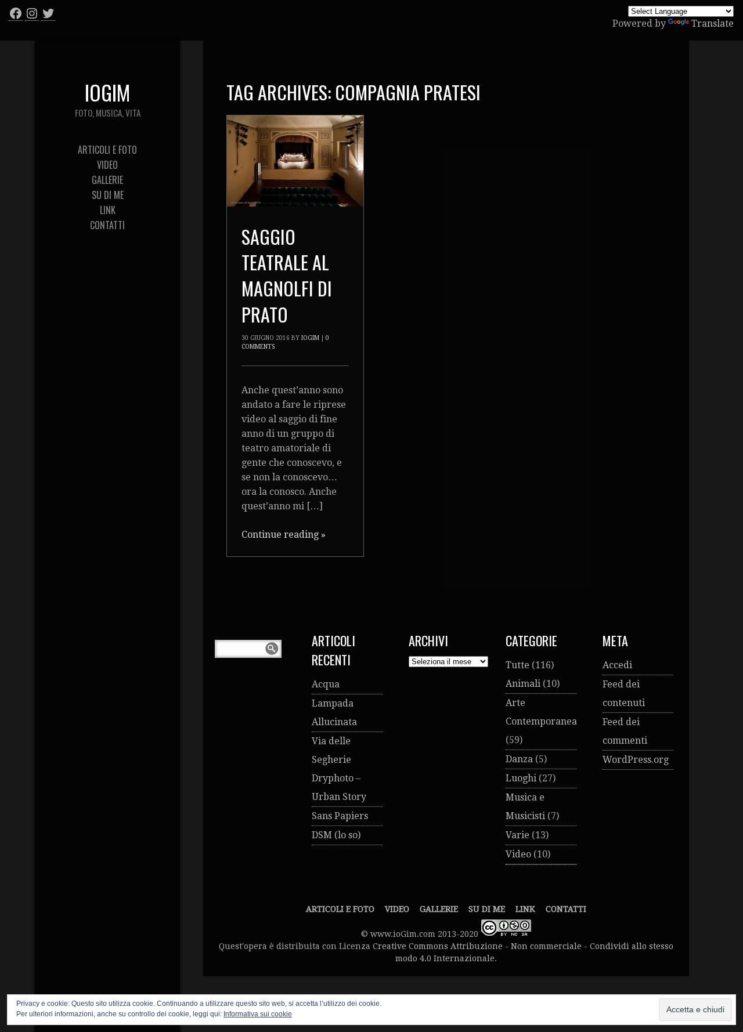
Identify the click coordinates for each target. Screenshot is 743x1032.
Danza (519, 759)
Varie (517, 835)
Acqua (326, 684)
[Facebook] (16, 13)
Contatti (566, 909)
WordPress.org (636, 759)
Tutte (517, 665)
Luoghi (521, 778)
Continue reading (283, 534)
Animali (523, 683)
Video (518, 854)
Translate (712, 23)
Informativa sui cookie (257, 1014)
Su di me (486, 909)
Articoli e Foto (340, 909)
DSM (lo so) (336, 835)
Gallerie (439, 909)
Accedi (617, 665)
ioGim (310, 338)
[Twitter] (48, 13)
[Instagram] (32, 13)
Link (525, 909)
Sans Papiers (340, 815)
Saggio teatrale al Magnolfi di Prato (286, 275)
